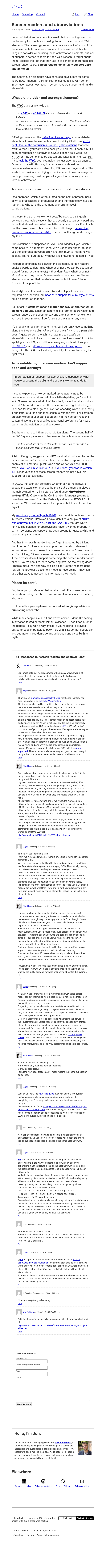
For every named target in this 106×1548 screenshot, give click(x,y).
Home (15, 14)
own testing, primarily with (36, 515)
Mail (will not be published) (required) (28, 1365)
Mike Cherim (28, 766)
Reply (20, 683)
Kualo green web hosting (35, 1520)
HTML (79, 1034)
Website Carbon (85, 1518)
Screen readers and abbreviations (47, 24)
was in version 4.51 (35, 468)
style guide (46, 1093)
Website (18, 1371)
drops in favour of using (57, 346)
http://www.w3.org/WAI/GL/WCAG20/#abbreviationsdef (44, 835)
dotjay (25, 691)
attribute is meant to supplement (49, 1261)
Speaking (27, 14)
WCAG (71, 1034)
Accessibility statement (48, 1535)
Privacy (30, 1535)
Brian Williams (28, 1312)
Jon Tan (26, 665)
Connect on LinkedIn (24, 1486)
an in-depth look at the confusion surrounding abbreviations (51, 143)
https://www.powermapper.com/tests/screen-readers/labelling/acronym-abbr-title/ (52, 1327)
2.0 (19, 346)
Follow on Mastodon (43, 1486)
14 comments (87, 29)
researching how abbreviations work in (50, 230)
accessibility (38, 29)
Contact (40, 14)
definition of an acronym (56, 137)
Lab (77, 14)
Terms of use (18, 1535)
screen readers (52, 29)
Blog (90, 14)
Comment (19, 1377)
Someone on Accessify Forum (45, 697)
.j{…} (17, 6)
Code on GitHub (63, 1486)
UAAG (21, 1037)
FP (19, 1159)
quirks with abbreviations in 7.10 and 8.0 (50, 521)
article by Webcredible (50, 700)
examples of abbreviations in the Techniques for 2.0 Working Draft (52, 1108)
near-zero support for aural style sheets (69, 295)
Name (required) (21, 1358)
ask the (27, 160)
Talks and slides (82, 1486)
